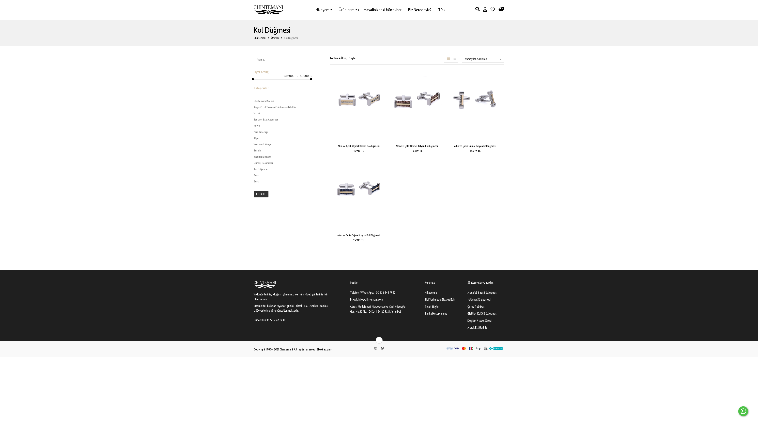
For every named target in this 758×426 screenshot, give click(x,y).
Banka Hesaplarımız (436, 313)
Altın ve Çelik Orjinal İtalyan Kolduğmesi (359, 146)
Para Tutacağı (261, 132)
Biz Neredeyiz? (420, 9)
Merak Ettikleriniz (477, 327)
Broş (256, 175)
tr (440, 9)
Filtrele (261, 194)
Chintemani (260, 38)
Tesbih (257, 150)
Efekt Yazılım (324, 349)
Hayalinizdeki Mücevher (383, 9)
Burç (256, 181)
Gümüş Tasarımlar (263, 163)
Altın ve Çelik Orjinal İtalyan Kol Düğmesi (358, 235)
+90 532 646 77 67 (384, 292)
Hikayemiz (323, 9)
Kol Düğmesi (260, 169)
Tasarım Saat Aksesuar (266, 119)
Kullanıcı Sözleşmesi (479, 299)
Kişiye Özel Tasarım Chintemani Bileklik (275, 107)
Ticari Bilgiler (432, 306)
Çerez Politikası (476, 306)
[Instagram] (375, 348)
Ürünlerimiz (348, 9)
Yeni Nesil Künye (262, 144)
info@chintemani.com (370, 299)
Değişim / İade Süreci (479, 320)
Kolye (257, 125)
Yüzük (257, 113)
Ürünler (275, 38)
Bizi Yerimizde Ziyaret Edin (440, 299)
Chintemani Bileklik (264, 101)
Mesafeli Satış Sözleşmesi (482, 292)
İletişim (354, 282)
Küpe (256, 138)
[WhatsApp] (382, 348)
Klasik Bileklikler (262, 157)
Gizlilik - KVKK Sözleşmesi (482, 313)
